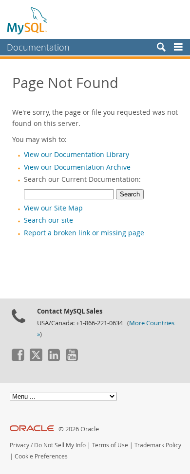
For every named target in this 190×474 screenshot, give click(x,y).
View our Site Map (53, 208)
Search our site (48, 220)
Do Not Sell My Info (60, 445)
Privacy (19, 445)
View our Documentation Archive (77, 167)
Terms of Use (110, 445)
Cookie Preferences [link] (41, 456)
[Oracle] (32, 429)
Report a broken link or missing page (84, 232)
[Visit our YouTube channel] (71, 359)
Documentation (38, 47)
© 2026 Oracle (78, 429)
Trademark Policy (157, 445)
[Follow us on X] (35, 359)
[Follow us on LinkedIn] (53, 359)
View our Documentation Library (76, 154)
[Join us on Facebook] (17, 359)
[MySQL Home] (28, 20)
